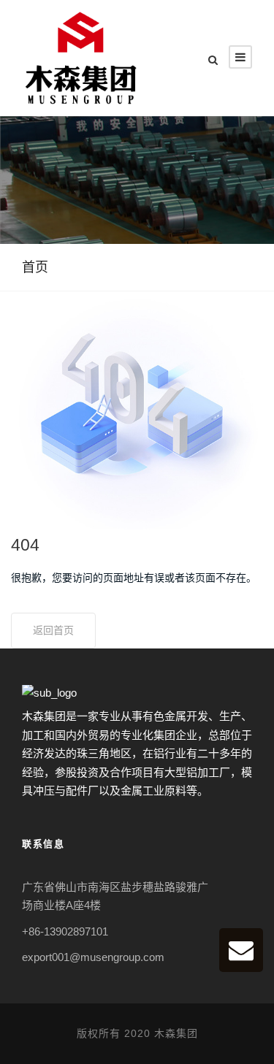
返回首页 (53, 630)
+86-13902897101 (65, 931)
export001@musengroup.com (93, 957)
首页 (35, 267)
